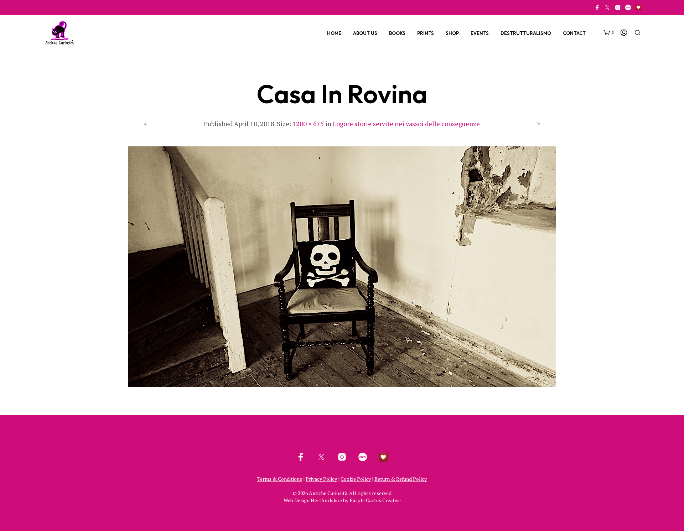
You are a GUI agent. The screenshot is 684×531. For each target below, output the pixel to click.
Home (334, 33)
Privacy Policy (321, 479)
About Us (365, 33)
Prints (425, 33)
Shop (452, 33)
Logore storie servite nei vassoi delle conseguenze (406, 123)
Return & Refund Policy (400, 479)
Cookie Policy (356, 479)
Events (480, 33)
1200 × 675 (308, 123)
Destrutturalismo (526, 33)
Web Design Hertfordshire (313, 500)
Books (397, 33)
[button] (608, 32)
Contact (574, 33)
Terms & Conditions (279, 479)
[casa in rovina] (342, 266)
